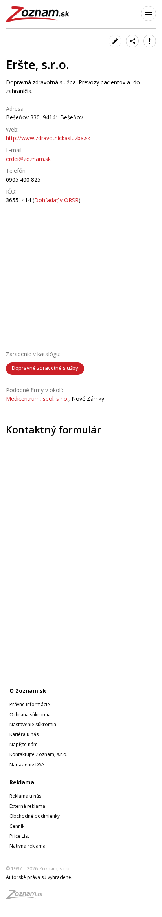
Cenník (16, 826)
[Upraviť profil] (115, 41)
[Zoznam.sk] (27, 896)
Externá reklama (27, 806)
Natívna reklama (27, 845)
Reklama (21, 782)
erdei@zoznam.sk (28, 159)
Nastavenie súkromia (32, 724)
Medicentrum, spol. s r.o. (37, 398)
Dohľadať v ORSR (56, 200)
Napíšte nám (23, 744)
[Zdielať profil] (132, 41)
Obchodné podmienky (34, 816)
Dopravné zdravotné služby (45, 367)
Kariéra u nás (24, 734)
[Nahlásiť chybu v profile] (149, 41)
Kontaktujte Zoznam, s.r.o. (38, 754)
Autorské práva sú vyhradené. (39, 877)
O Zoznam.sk (27, 690)
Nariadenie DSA (26, 764)
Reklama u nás (25, 796)
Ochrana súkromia (30, 714)
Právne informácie (29, 704)
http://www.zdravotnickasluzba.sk (48, 138)
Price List (19, 836)
